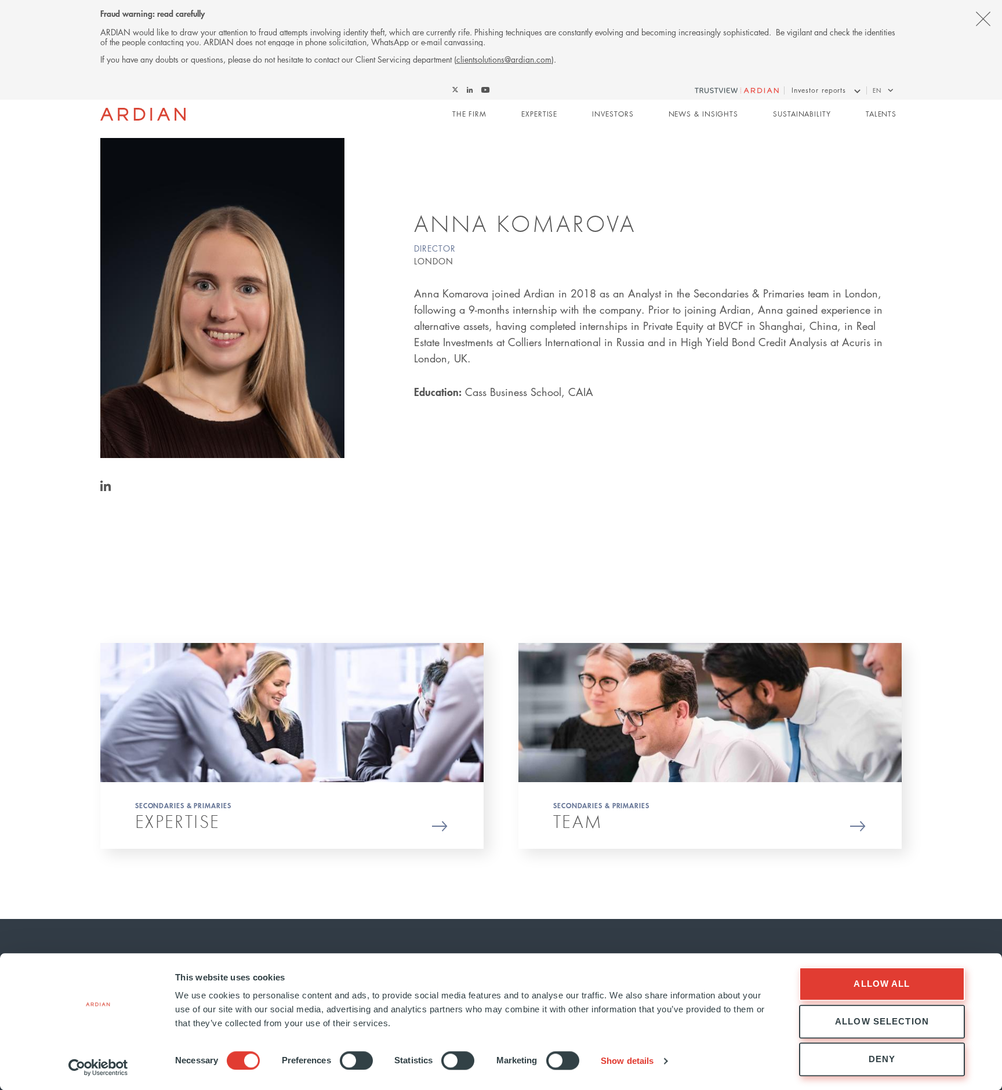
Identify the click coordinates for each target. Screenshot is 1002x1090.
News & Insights (704, 114)
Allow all (882, 984)
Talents (881, 114)
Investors (612, 114)
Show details (627, 1061)
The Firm (469, 114)
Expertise (539, 114)
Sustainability (802, 114)
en (877, 90)
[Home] (143, 114)
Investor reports (819, 90)
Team (578, 821)
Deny (882, 1059)
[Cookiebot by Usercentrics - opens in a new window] (98, 1067)
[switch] (356, 1060)
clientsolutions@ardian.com (503, 59)
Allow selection (882, 1021)
